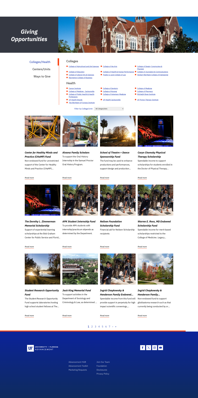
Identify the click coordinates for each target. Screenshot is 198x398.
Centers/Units (41, 69)
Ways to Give (42, 76)
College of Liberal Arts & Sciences (81, 75)
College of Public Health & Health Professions (81, 95)
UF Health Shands (75, 100)
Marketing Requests (78, 369)
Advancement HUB (77, 362)
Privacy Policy (103, 373)
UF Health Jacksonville (112, 100)
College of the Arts (110, 66)
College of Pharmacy (145, 91)
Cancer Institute (75, 88)
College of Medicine (144, 88)
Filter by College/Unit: (83, 109)
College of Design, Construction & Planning (149, 67)
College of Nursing (110, 91)
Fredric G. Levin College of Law (114, 75)
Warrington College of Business (80, 78)
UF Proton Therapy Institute (147, 100)
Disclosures (102, 369)
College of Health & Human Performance (118, 72)
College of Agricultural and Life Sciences (84, 66)
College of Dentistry (110, 88)
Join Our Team (103, 362)
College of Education (76, 72)
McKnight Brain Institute (146, 94)
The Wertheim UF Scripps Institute (82, 103)
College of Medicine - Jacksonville (81, 91)
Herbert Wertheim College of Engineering (152, 75)
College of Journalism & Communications (152, 72)
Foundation (102, 365)
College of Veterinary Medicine (114, 94)
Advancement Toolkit (78, 365)
